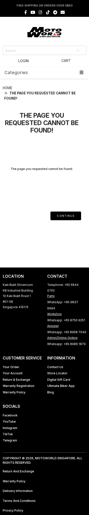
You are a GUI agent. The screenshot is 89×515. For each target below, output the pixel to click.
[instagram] (40, 12)
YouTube (9, 421)
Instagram (10, 428)
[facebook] (25, 12)
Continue (66, 215)
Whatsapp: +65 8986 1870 (66, 344)
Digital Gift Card (58, 379)
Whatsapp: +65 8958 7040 (66, 332)
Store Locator (57, 373)
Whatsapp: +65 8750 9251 (66, 320)
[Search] (78, 50)
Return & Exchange (16, 379)
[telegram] (55, 12)
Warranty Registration (18, 386)
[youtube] (32, 12)
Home (7, 88)
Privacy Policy (13, 510)
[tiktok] (48, 12)
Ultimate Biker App (61, 386)
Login (23, 61)
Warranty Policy (14, 392)
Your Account (12, 373)
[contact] (63, 12)
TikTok (8, 434)
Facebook (10, 415)
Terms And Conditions (19, 501)
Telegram (10, 440)
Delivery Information (18, 491)
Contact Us (55, 367)
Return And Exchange (18, 471)
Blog (50, 392)
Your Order (11, 367)
